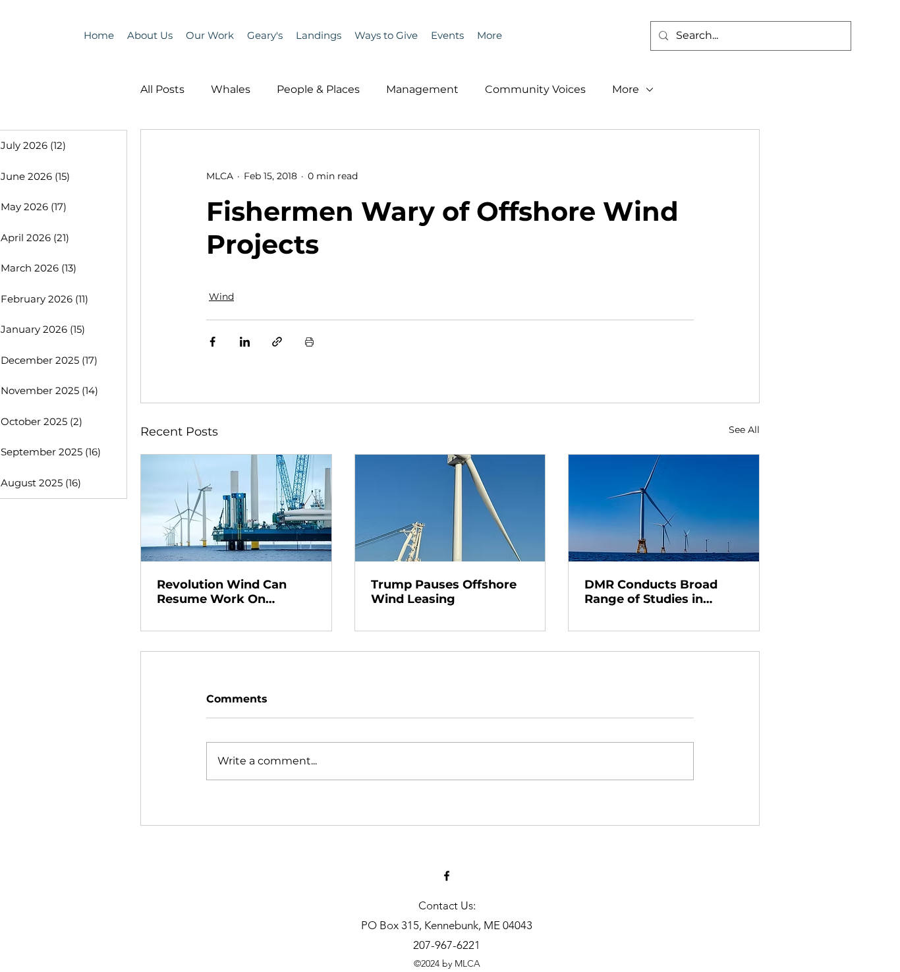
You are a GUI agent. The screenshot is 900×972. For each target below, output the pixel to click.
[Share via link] (277, 341)
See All (744, 430)
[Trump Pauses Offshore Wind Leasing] (450, 508)
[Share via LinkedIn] (245, 341)
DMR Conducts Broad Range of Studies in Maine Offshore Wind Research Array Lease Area (651, 591)
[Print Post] (309, 341)
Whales (230, 89)
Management (422, 89)
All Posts (162, 89)
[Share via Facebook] (212, 341)
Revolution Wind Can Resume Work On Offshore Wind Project (226, 591)
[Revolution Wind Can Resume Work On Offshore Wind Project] (236, 508)
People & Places (318, 89)
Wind (221, 296)
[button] (447, 35)
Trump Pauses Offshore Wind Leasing (444, 591)
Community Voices (535, 89)
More (625, 89)
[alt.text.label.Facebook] (446, 875)
